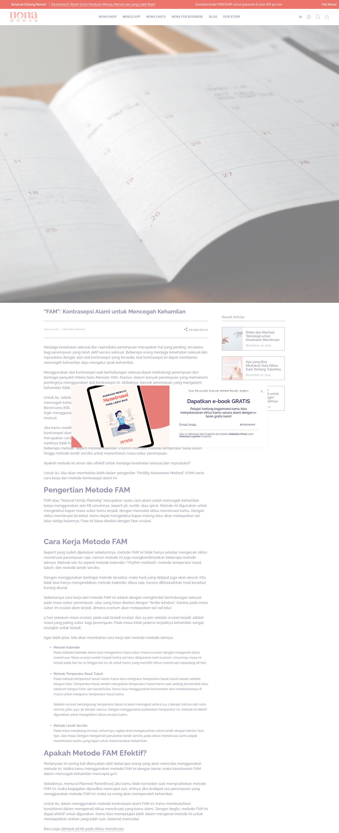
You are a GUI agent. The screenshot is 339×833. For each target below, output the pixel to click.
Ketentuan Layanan (189, 436)
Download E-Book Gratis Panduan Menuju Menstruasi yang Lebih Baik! (103, 4)
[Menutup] (262, 391)
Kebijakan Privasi (238, 434)
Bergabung (247, 424)
